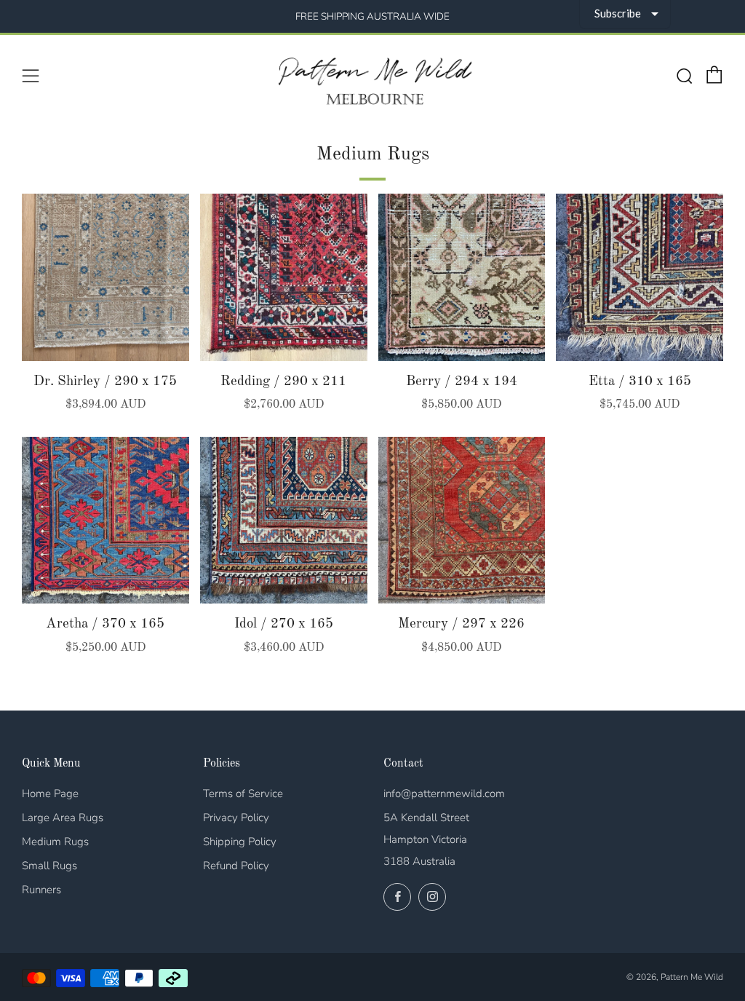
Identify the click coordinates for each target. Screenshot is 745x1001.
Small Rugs (49, 865)
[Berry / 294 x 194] (462, 277)
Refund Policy (236, 865)
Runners (41, 889)
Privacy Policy (236, 817)
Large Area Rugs (62, 817)
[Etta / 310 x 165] (639, 277)
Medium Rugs (55, 841)
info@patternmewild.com (444, 793)
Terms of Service (243, 793)
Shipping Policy (239, 841)
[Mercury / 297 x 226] (462, 520)
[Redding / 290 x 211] (283, 277)
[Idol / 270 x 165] (283, 520)
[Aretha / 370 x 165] (105, 520)
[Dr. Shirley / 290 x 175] (105, 277)
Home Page (50, 793)
